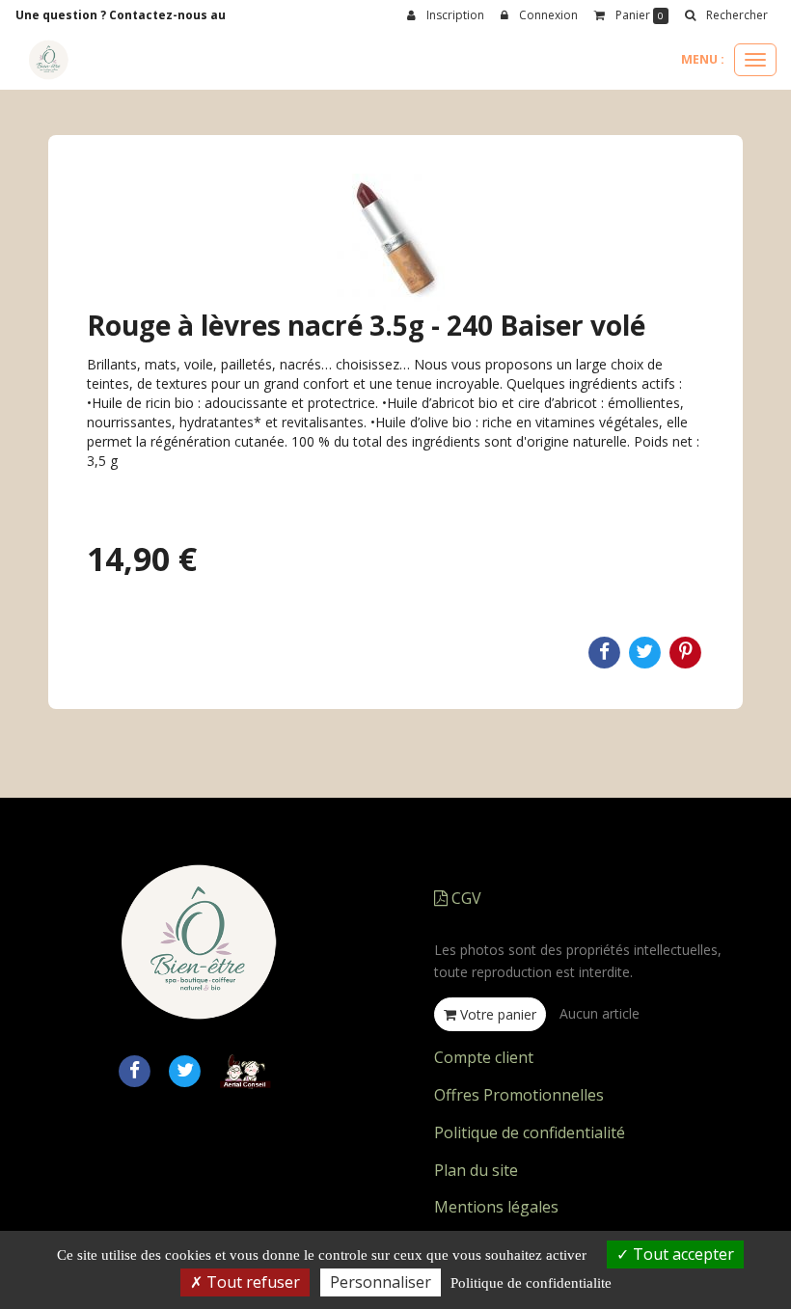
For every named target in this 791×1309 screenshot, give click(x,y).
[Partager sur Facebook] (134, 1069)
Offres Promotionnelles (519, 1094)
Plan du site (476, 1170)
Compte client (483, 1057)
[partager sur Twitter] (185, 1069)
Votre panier (496, 1014)
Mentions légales (496, 1206)
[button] (726, 15)
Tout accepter (681, 1254)
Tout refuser (251, 1282)
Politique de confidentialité (529, 1132)
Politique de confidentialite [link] (531, 1283)
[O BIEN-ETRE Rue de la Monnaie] (48, 60)
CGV (464, 898)
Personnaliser (380, 1282)
